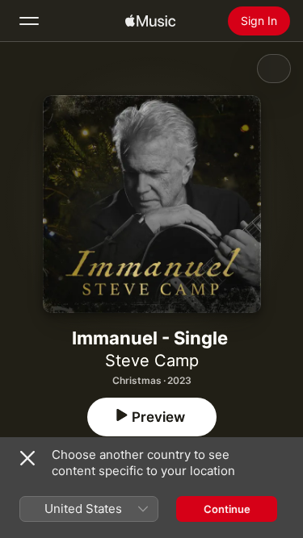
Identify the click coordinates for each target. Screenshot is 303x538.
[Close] (27, 458)
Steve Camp (152, 360)
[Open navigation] (29, 21)
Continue (227, 509)
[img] (150, 21)
